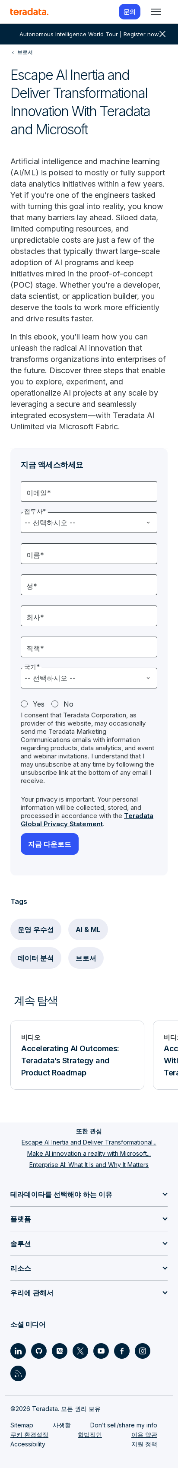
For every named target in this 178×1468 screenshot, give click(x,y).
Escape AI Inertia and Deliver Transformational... (89, 1142)
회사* (35, 617)
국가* (32, 667)
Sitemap (21, 1425)
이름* (35, 555)
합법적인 (90, 1434)
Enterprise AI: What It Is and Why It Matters (89, 1164)
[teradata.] (29, 11)
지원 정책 (144, 1444)
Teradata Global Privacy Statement (87, 820)
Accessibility (27, 1444)
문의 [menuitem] (130, 11)
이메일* (38, 492)
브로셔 (86, 958)
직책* (35, 648)
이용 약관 (144, 1434)
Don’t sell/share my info (123, 1425)
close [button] (162, 34)
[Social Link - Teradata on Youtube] (101, 1351)
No (68, 704)
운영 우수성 (36, 929)
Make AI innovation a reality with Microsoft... (89, 1153)
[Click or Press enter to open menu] (156, 11)
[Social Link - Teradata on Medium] (59, 1351)
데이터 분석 (36, 958)
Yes (38, 704)
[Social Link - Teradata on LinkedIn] (18, 1351)
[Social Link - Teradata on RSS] (18, 1373)
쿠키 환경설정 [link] (29, 1434)
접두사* (35, 511)
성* (31, 586)
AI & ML (88, 929)
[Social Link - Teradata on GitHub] (39, 1351)
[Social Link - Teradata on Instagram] (142, 1351)
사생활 (62, 1425)
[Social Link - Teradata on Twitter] (80, 1351)
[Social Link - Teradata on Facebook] (122, 1351)
